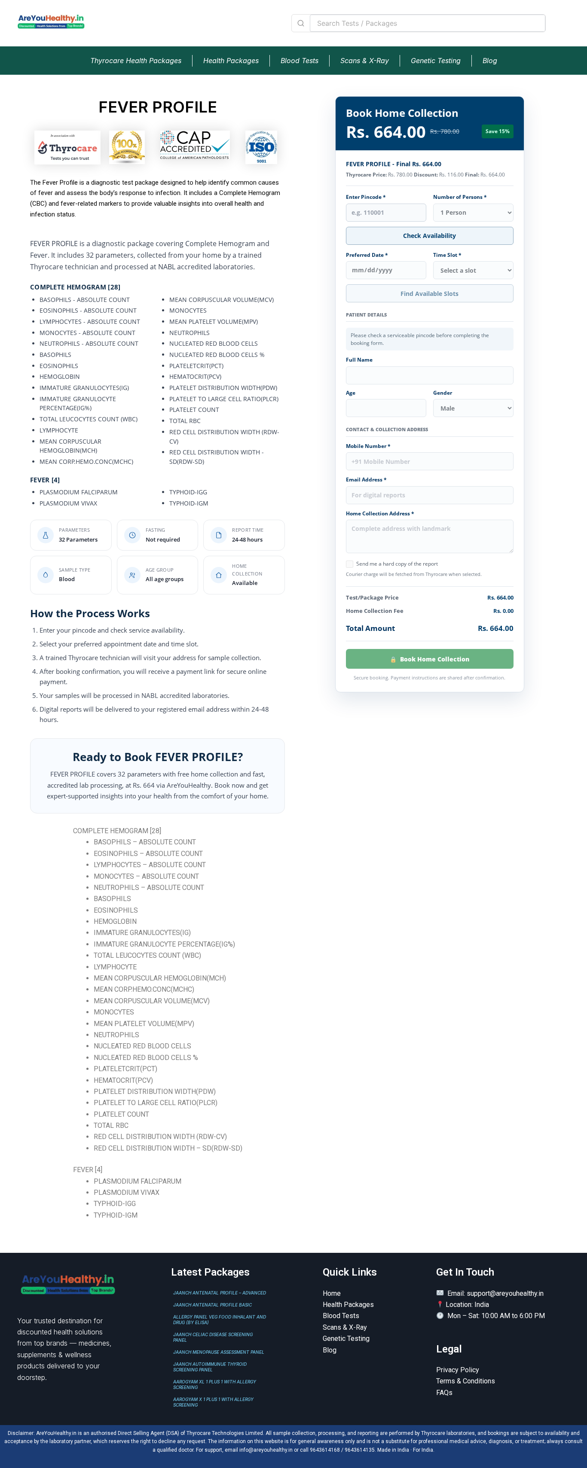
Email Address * (366, 479)
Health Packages (231, 60)
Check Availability (429, 235)
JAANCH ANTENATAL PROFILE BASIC (212, 1304)
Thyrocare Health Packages (135, 60)
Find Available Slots (430, 293)
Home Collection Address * (380, 513)
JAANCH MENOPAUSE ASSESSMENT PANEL (218, 1352)
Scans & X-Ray (364, 60)
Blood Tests (299, 60)
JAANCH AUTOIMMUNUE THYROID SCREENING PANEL (210, 1366)
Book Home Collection (434, 659)
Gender (442, 393)
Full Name (359, 359)
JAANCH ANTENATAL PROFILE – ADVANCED (219, 1292)
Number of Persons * (460, 197)
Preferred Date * (367, 255)
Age (350, 393)
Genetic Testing (436, 60)
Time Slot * (447, 255)
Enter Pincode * (366, 197)
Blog (490, 60)
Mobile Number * (368, 446)
